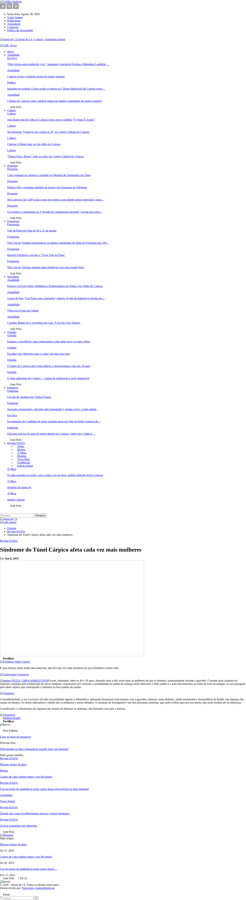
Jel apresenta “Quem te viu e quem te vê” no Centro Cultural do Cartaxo (48, 131)
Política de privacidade (20, 30)
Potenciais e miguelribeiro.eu (38, 888)
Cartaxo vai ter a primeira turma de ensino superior (36, 76)
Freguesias (13, 221)
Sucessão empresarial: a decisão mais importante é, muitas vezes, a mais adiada (52, 409)
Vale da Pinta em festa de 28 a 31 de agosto (31, 230)
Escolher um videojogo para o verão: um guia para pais (38, 353)
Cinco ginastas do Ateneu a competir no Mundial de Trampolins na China (49, 175)
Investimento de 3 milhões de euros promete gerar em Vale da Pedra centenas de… (54, 421)
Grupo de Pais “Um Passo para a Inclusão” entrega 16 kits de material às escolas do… (56, 298)
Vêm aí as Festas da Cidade (23, 310)
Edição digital (25, 465)
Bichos (21, 449)
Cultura (11, 110)
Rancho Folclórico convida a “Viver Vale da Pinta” (36, 255)
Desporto (12, 165)
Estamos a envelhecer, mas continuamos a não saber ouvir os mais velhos (48, 341)
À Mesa (21, 452)
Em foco (12, 58)
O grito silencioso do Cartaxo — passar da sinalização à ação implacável (48, 378)
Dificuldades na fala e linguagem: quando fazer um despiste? (34, 749)
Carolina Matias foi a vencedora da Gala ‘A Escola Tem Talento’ (44, 322)
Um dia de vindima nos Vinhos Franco (29, 396)
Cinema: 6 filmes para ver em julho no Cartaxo (33, 144)
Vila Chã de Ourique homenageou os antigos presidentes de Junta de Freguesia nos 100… (58, 242)
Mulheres (8, 718)
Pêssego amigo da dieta (13, 844)
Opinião (11, 332)
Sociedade (13, 276)
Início (10, 51)
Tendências (23, 462)
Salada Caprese (16, 499)
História (21, 456)
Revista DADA (16, 443)
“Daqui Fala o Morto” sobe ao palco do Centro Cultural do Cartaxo (45, 156)
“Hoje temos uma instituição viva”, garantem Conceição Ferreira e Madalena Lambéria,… (58, 64)
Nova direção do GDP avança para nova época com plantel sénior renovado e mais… (55, 199)
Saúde (17, 718)
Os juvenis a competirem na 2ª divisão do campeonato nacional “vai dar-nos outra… (55, 211)
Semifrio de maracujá (19, 487)
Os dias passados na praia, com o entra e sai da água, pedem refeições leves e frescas (55, 475)
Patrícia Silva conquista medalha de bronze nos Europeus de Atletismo (47, 187)
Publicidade (14, 20)
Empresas (12, 387)
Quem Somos (15, 17)
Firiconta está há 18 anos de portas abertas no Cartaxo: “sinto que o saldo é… (51, 433)
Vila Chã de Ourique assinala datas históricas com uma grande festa (45, 267)
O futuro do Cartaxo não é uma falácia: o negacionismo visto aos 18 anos (48, 366)
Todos (20, 446)
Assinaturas (13, 23)
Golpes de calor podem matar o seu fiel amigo (26, 856)
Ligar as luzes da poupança (15, 736)
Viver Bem (23, 459)
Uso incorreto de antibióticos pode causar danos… (28, 868)
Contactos (13, 27)
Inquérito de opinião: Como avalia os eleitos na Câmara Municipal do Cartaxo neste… (56, 88)
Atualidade (13, 54)
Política (11, 82)
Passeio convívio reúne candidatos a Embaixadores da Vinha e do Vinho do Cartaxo (55, 286)
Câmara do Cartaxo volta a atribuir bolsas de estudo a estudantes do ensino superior (54, 100)
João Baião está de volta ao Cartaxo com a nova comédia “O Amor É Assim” (51, 119)
